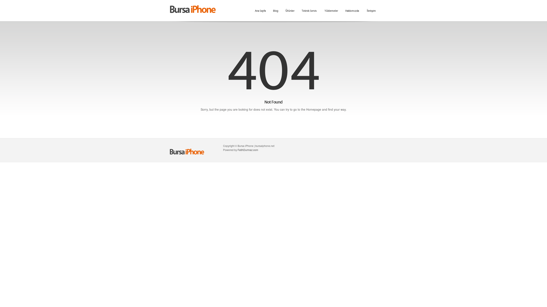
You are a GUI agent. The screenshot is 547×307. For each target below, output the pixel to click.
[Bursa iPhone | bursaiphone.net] (192, 6)
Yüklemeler (331, 11)
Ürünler (289, 11)
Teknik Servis (309, 11)
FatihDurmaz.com (248, 150)
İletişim (371, 11)
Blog (275, 11)
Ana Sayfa (260, 11)
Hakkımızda (352, 11)
